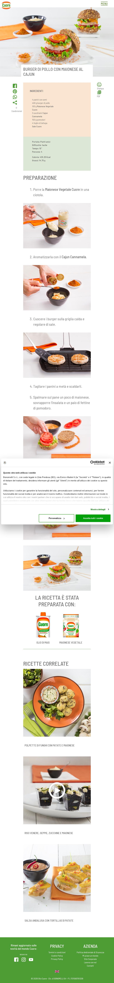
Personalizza (55, 518)
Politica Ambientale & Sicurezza (90, 952)
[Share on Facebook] (15, 86)
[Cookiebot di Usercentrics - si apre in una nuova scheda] (92, 463)
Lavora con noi (90, 962)
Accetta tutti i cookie (93, 518)
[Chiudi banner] (110, 463)
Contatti (90, 965)
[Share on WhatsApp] (15, 97)
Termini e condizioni (57, 952)
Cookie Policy (57, 955)
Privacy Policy (57, 959)
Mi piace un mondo (90, 955)
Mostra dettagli (98, 509)
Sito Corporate (90, 959)
